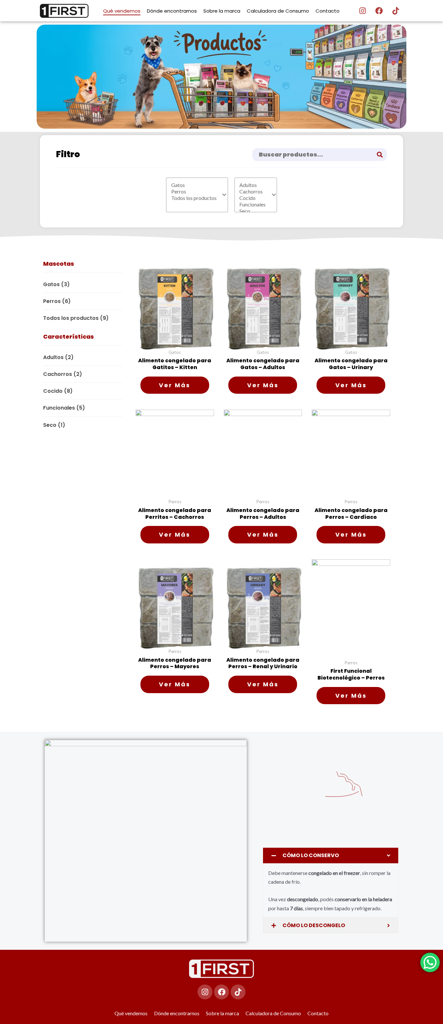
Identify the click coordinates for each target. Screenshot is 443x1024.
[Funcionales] (252, 204)
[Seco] (252, 211)
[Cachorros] (252, 191)
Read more (174, 385)
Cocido (58, 391)
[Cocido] (252, 198)
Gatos (56, 284)
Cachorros (62, 374)
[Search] (380, 154)
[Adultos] (252, 185)
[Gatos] (194, 185)
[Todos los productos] (194, 198)
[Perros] (194, 191)
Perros (57, 301)
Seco (54, 425)
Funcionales (64, 408)
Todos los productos (76, 318)
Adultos (58, 357)
